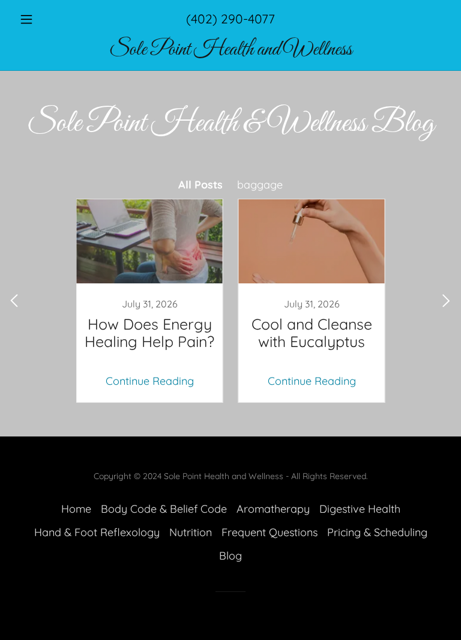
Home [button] (76, 509)
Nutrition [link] (190, 532)
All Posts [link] (200, 185)
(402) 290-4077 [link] (230, 18)
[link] (230, 51)
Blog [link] (230, 556)
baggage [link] (260, 185)
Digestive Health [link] (359, 509)
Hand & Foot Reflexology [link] (97, 532)
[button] (46, 19)
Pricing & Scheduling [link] (377, 532)
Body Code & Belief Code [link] (164, 509)
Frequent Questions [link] (269, 532)
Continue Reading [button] (150, 381)
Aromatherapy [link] (273, 509)
